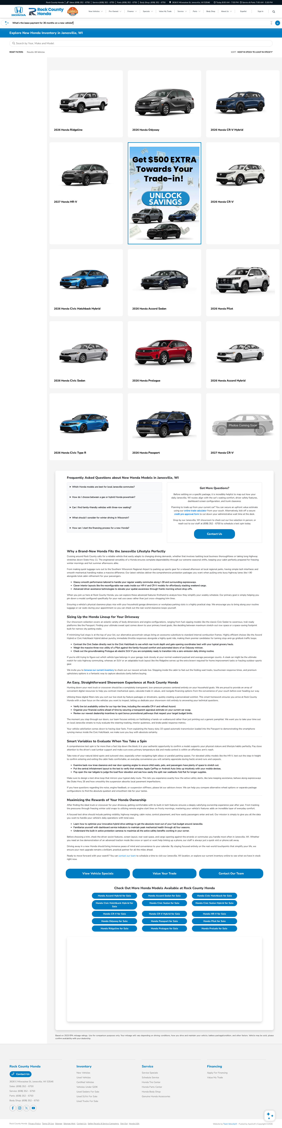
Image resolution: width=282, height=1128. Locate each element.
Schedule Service (150, 1077)
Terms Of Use (48, 1123)
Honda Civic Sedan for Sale (164, 903)
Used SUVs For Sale (87, 1096)
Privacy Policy (34, 1123)
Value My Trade (215, 1077)
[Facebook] (12, 1108)
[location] (170, 2)
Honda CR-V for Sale (114, 913)
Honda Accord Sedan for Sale (164, 895)
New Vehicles (83, 1072)
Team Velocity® (230, 1124)
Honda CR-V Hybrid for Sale (164, 913)
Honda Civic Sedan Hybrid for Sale (215, 903)
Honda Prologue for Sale (164, 928)
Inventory (84, 1066)
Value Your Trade (164, 873)
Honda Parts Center (152, 1087)
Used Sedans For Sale (88, 1091)
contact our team (127, 855)
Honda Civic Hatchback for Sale (214, 895)
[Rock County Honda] (37, 11)
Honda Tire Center (151, 1082)
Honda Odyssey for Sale (114, 921)
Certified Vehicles (85, 1082)
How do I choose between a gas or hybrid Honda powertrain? (103, 497)
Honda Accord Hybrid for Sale (114, 895)
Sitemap (58, 1123)
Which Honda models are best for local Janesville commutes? (103, 486)
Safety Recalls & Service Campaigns (103, 1123)
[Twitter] (26, 1108)
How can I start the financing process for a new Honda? (100, 527)
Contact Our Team (231, 873)
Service (147, 1066)
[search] (274, 12)
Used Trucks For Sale (87, 1101)
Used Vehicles (84, 1077)
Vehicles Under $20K (87, 1087)
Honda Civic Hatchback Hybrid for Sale (114, 905)
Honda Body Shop (151, 1091)
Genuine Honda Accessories (156, 1096)
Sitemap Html (69, 1123)
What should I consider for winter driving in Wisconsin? (100, 517)
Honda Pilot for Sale (214, 921)
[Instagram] (19, 1108)
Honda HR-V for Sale (214, 913)
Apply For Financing (217, 1072)
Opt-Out (124, 1123)
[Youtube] (33, 1108)
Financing (214, 1066)
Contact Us (214, 534)
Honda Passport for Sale (164, 921)
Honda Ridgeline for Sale (114, 928)
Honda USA (134, 1123)
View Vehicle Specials (97, 873)
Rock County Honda (18, 1123)
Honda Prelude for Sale (214, 928)
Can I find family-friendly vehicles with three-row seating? (101, 507)
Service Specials (150, 1072)
